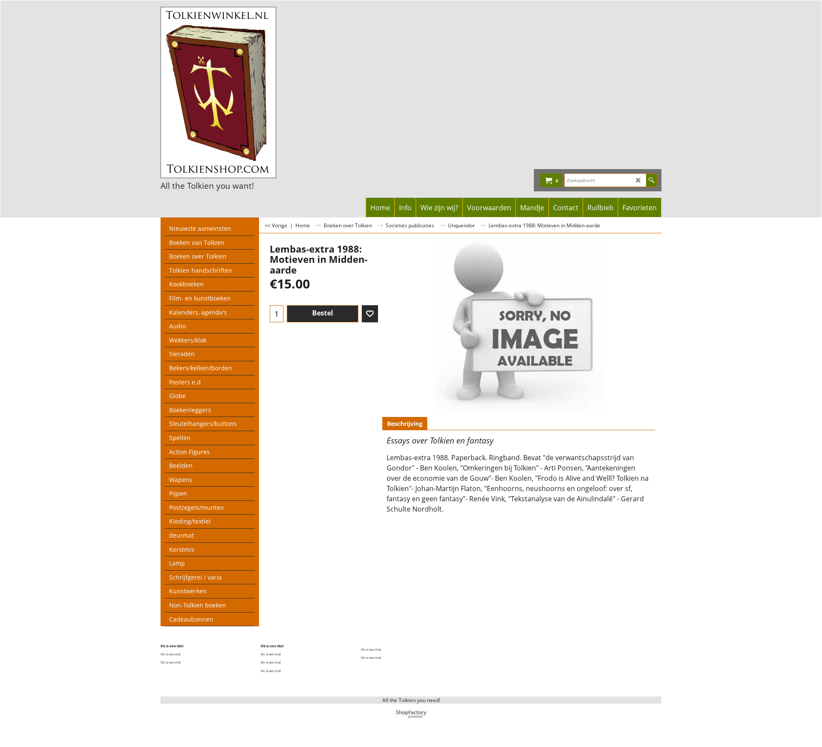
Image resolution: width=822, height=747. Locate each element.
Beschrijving (405, 424)
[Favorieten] (370, 314)
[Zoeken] (651, 180)
